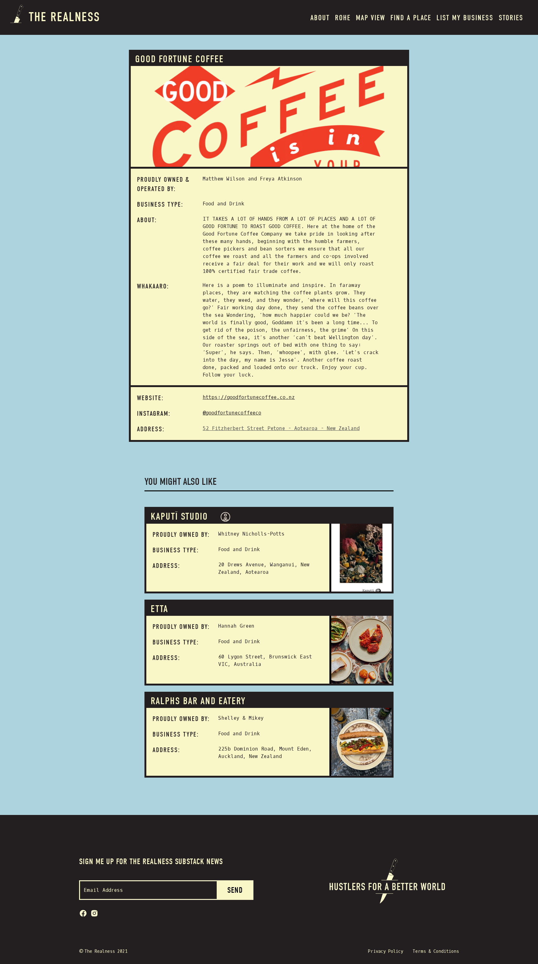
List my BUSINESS (465, 17)
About (320, 17)
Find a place (410, 17)
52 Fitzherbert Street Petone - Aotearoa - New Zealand (281, 428)
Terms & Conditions (436, 951)
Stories (511, 17)
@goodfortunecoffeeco (232, 412)
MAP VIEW (370, 17)
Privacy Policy (385, 951)
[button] (343, 17)
